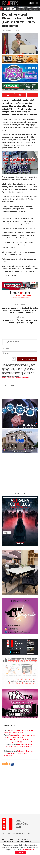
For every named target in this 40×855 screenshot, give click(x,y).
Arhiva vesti (19, 842)
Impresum (12, 839)
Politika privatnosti (7, 842)
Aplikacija (28, 842)
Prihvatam (20, 852)
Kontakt (4, 839)
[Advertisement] (20, 790)
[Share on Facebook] (8, 95)
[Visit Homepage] (10, 3)
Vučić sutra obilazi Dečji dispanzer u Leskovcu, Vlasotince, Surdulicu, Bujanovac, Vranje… (18, 746)
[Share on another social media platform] (32, 95)
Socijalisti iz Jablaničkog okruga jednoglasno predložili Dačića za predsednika (18, 753)
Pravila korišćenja (23, 839)
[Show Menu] (37, 3)
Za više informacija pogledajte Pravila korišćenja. (15, 377)
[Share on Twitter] (20, 95)
